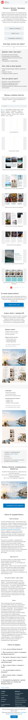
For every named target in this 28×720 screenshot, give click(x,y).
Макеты (8, 111)
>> (22, 287)
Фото (7, 115)
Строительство (19, 112)
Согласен (14, 716)
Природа (20, 111)
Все (2, 109)
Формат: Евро (15, 114)
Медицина (13, 111)
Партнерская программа (20, 702)
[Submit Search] (2, 106)
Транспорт (3, 114)
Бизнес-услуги (16, 109)
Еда (22, 109)
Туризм (9, 114)
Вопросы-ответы (18, 704)
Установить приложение (20, 706)
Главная (2, 687)
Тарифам (16, 461)
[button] (26, 2)
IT (4, 109)
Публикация (3, 699)
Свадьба (8, 112)
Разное (2, 112)
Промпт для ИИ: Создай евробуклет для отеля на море (14, 499)
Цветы (11, 115)
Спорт (12, 112)
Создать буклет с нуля (14, 304)
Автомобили (9, 109)
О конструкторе (4, 695)
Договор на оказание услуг (21, 700)
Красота (3, 111)
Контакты (3, 701)
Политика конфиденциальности (19, 697)
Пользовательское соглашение (19, 694)
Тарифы (2, 697)
